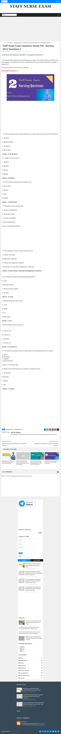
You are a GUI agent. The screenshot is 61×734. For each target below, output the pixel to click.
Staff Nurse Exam (30, 6)
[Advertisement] (30, 30)
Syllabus (22, 678)
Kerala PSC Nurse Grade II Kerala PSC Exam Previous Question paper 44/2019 (34, 638)
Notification (23, 665)
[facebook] (43, 731)
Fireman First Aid (24, 660)
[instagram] (48, 731)
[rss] (50, 731)
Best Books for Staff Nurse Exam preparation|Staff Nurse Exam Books (8, 462)
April (21, 651)
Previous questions (24, 670)
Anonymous (24, 721)
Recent (24, 560)
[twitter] (40, 731)
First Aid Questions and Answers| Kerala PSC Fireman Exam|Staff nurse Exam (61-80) (33, 589)
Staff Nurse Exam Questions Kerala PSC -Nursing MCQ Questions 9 (51, 462)
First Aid (22, 663)
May (21, 649)
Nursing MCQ (10, 42)
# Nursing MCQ (9, 429)
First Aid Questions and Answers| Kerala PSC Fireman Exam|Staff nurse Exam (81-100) (33, 581)
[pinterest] (58, 1)
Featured (37, 560)
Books (21, 658)
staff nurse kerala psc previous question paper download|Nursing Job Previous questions (36, 462)
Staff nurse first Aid (25, 675)
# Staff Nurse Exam (18, 429)
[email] (53, 731)
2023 (21, 646)
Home (4, 42)
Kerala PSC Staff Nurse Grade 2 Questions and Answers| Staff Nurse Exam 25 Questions (22, 462)
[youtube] (56, 1)
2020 (21, 648)
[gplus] (45, 731)
